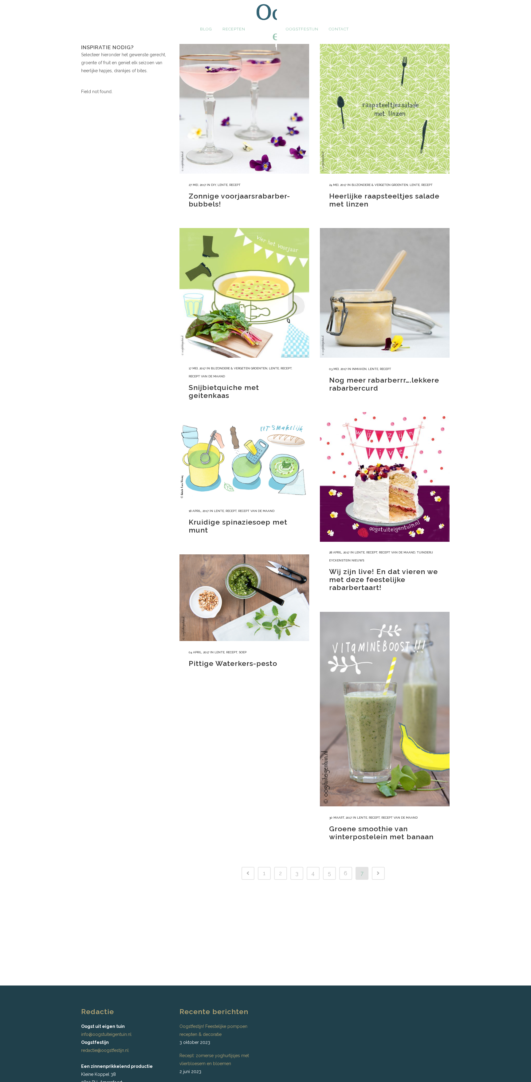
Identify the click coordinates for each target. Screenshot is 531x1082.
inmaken (359, 369)
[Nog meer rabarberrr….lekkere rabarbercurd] (385, 293)
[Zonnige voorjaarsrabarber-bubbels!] (244, 109)
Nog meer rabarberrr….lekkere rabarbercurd (384, 384)
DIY (213, 185)
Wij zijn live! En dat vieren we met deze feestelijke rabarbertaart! (383, 579)
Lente (223, 185)
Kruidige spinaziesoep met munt (238, 526)
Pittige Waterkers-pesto (233, 663)
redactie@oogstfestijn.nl (105, 1050)
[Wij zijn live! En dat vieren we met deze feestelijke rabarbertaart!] (385, 477)
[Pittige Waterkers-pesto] (244, 597)
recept (235, 185)
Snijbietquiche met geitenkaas (224, 391)
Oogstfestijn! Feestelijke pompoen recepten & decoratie (213, 1030)
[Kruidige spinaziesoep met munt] (244, 459)
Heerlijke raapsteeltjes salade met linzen (384, 200)
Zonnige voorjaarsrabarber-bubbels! (239, 200)
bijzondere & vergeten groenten (380, 185)
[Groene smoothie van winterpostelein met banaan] (385, 709)
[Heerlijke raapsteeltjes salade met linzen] (385, 109)
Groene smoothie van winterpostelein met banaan (381, 832)
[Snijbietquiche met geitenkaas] (244, 293)
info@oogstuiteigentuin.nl (106, 1034)
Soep (242, 652)
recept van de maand (207, 376)
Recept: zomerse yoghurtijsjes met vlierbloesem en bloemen (214, 1059)
